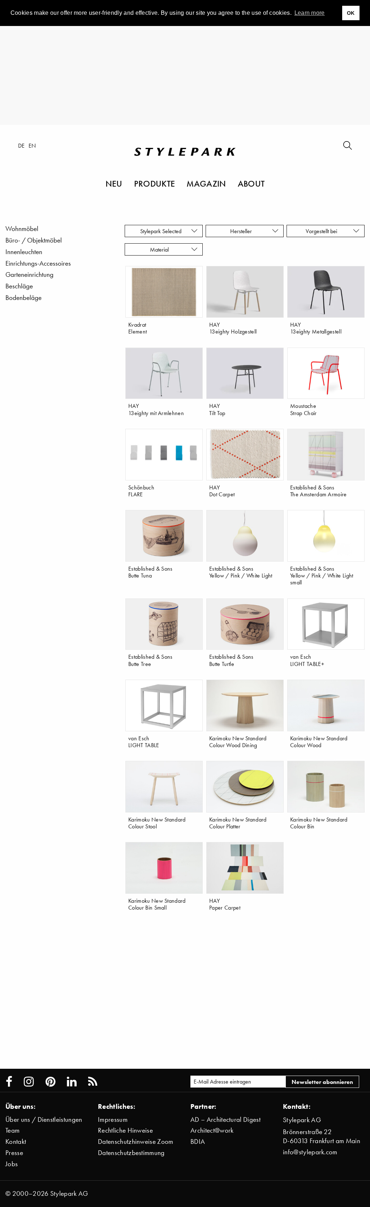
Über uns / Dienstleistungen (43, 1119)
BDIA (197, 1141)
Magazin (206, 183)
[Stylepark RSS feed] (92, 1082)
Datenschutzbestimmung (131, 1153)
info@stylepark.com (310, 1152)
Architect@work (211, 1130)
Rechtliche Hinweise (125, 1130)
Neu (114, 183)
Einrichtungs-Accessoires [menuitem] (38, 263)
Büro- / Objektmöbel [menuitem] (33, 240)
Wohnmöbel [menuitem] (21, 228)
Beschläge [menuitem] (19, 286)
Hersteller (241, 231)
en (32, 145)
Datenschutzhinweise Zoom (135, 1141)
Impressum (113, 1119)
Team (12, 1130)
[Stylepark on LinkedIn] (71, 1082)
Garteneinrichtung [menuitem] (29, 274)
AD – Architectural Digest (225, 1119)
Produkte (154, 183)
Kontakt (15, 1141)
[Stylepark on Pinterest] (50, 1082)
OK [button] (351, 13)
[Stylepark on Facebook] (9, 1082)
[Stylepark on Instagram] (28, 1082)
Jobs (11, 1164)
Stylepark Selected (160, 231)
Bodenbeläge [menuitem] (23, 297)
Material (161, 249)
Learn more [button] (309, 13)
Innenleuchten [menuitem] (23, 251)
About (251, 183)
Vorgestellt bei (323, 231)
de (21, 145)
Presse (14, 1153)
